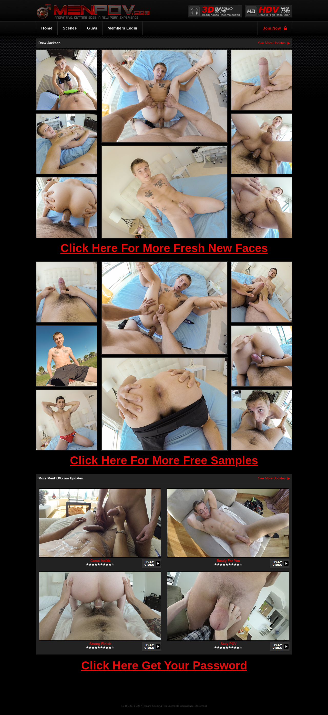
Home (46, 28)
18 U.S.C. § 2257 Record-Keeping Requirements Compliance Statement (164, 705)
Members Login (122, 28)
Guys (92, 28)
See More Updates (272, 43)
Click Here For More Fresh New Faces (164, 248)
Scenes (70, 28)
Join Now (272, 28)
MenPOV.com (100, 10)
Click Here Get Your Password (164, 666)
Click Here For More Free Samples (164, 460)
